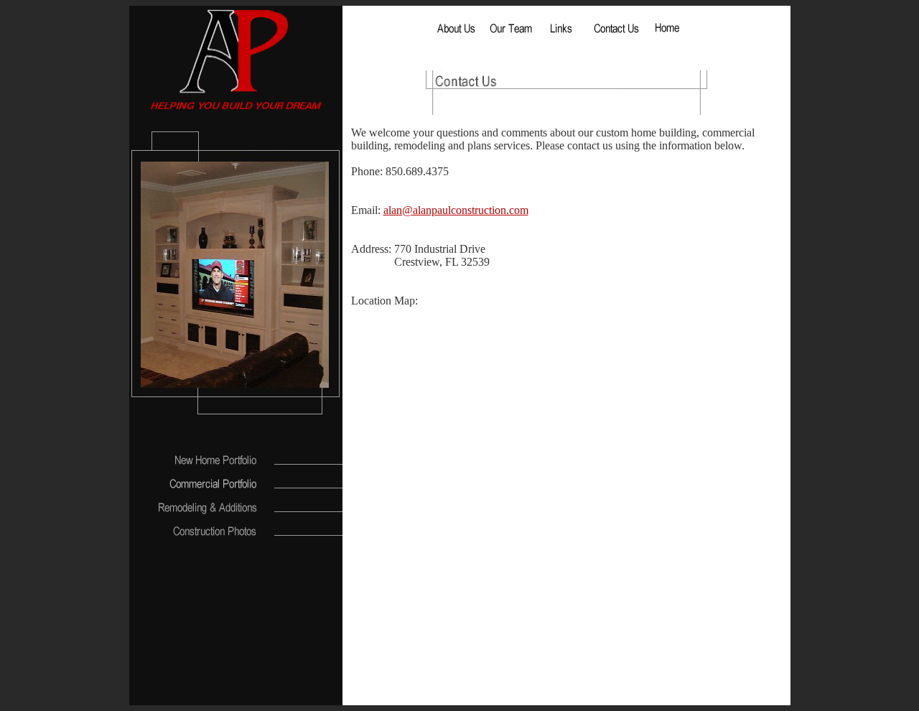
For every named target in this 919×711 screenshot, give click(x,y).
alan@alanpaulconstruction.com (455, 210)
